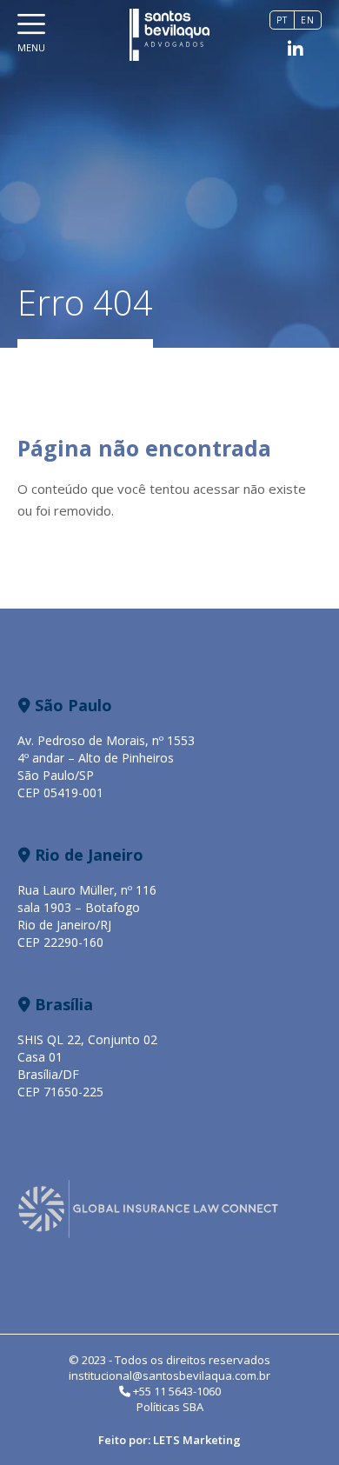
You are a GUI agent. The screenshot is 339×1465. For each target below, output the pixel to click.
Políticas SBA (169, 1407)
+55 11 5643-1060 (175, 1391)
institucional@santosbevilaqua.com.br (169, 1375)
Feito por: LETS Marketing (169, 1440)
